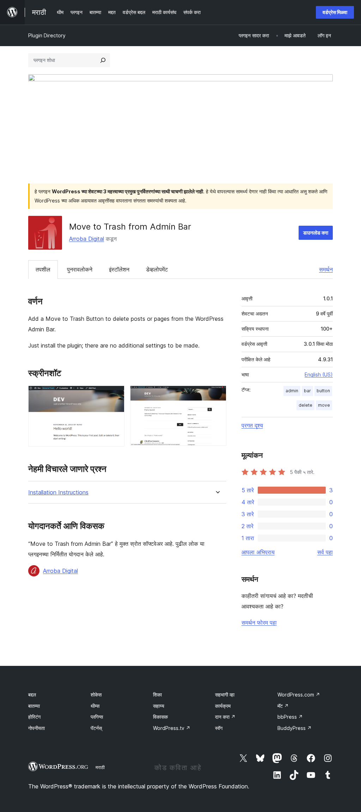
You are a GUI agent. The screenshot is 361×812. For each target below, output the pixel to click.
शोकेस (96, 695)
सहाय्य (158, 706)
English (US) (319, 374)
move (324, 405)
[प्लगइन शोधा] (103, 60)
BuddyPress (294, 728)
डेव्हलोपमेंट (157, 269)
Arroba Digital (86, 238)
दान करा (225, 717)
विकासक (160, 717)
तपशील (43, 269)
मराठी (100, 767)
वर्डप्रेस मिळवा (335, 12)
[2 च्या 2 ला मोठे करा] (216, 395)
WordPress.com (298, 695)
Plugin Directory (47, 35)
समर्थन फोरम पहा (259, 622)
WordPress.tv (171, 728)
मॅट (283, 706)
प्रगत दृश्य (252, 425)
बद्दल (32, 695)
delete (305, 405)
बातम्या (34, 706)
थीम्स (95, 706)
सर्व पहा (325, 552)
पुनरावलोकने (79, 269)
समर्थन (326, 269)
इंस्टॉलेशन (119, 269)
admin (292, 390)
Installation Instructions (58, 492)
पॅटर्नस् (96, 728)
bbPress (290, 717)
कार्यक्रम (223, 706)
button (323, 390)
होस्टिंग (34, 717)
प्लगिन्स (97, 717)
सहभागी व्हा (224, 695)
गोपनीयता (36, 728)
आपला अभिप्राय (258, 552)
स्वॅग (218, 728)
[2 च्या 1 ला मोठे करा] (114, 395)
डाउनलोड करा (315, 233)
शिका (157, 695)
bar (307, 390)
